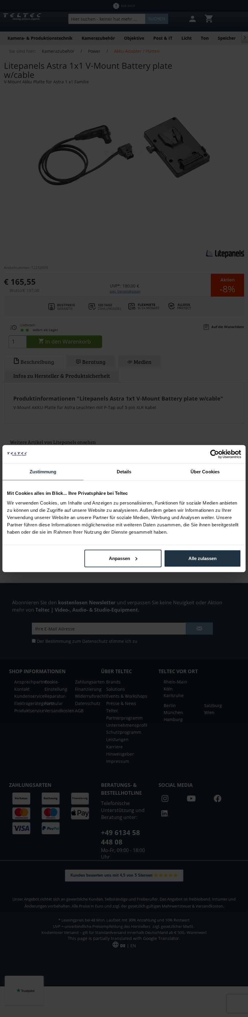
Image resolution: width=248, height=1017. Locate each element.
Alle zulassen (202, 558)
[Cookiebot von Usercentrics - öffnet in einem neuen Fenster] (214, 454)
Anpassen (119, 558)
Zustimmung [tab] (43, 471)
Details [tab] (124, 471)
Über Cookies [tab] (205, 471)
